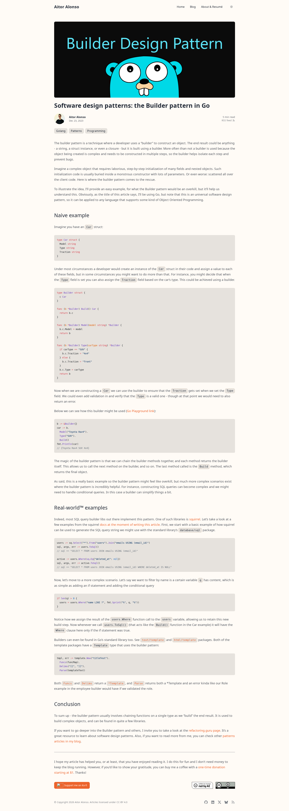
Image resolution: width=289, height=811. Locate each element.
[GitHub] (206, 802)
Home (181, 7)
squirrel (194, 519)
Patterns (76, 131)
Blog (193, 7)
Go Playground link (140, 411)
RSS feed (227, 120)
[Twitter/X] (219, 802)
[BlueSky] (226, 802)
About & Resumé (212, 7)
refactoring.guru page (204, 730)
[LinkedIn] (213, 802)
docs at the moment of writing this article (130, 525)
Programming (96, 131)
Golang (60, 131)
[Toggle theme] (231, 6)
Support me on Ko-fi (75, 785)
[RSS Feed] (233, 802)
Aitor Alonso (77, 117)
